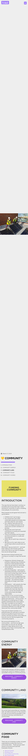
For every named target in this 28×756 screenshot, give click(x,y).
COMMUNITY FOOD (8, 472)
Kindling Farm (9, 752)
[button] (25, 3)
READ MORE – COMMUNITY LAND (14, 721)
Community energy (9, 467)
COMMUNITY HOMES (9, 475)
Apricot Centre (9, 750)
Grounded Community (12, 754)
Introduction (7, 465)
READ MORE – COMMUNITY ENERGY (14, 677)
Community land (8, 470)
